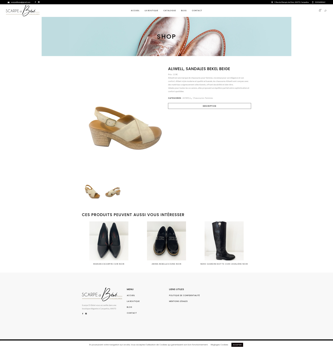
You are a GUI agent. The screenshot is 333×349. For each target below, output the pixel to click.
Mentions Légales (178, 301)
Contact (132, 313)
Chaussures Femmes (203, 98)
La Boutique (133, 301)
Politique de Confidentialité (184, 295)
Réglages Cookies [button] (219, 344)
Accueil (131, 295)
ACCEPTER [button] (237, 345)
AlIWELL (186, 98)
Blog (129, 307)
